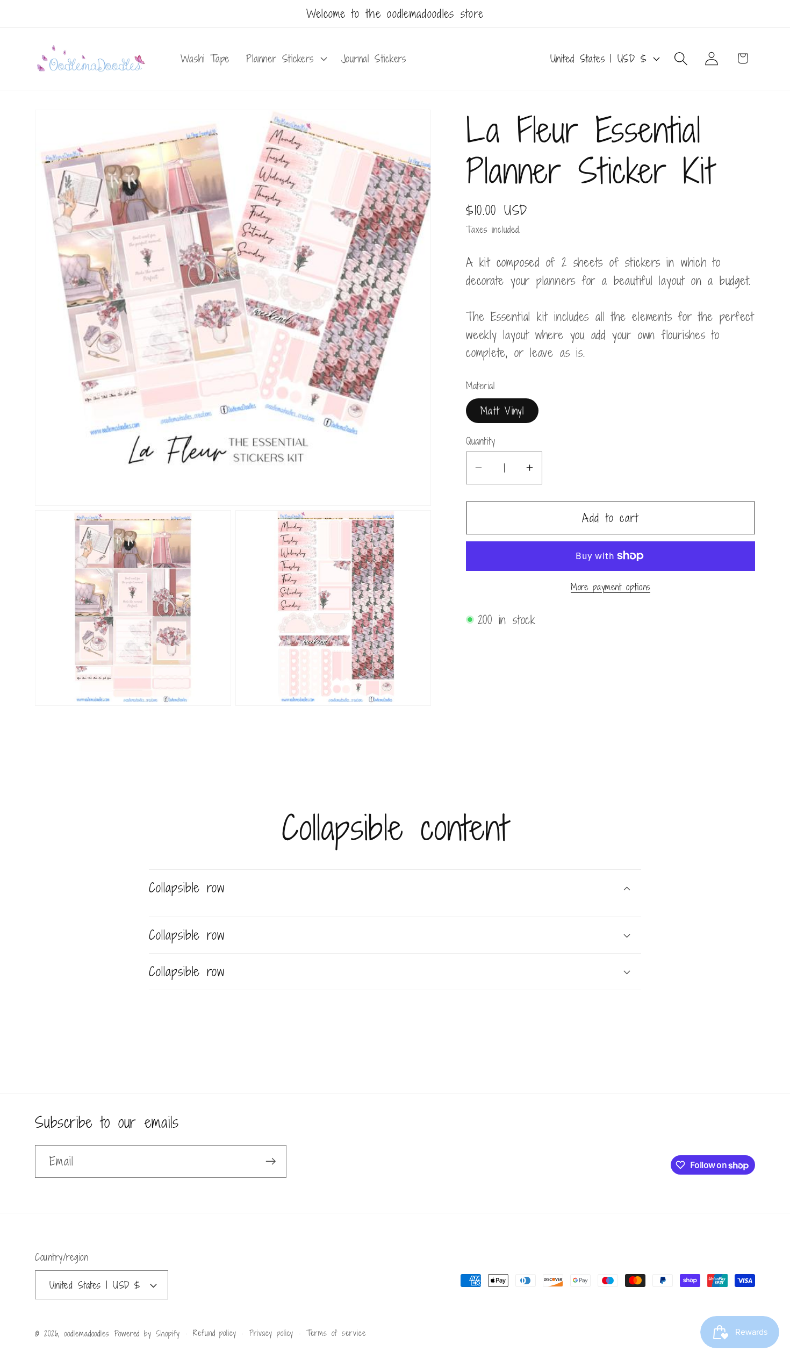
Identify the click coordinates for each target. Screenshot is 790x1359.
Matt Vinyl (502, 410)
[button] (285, 58)
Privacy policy (271, 1333)
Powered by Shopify (147, 1333)
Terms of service (336, 1333)
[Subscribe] (270, 1161)
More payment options (610, 587)
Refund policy (214, 1333)
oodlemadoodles (87, 1333)
